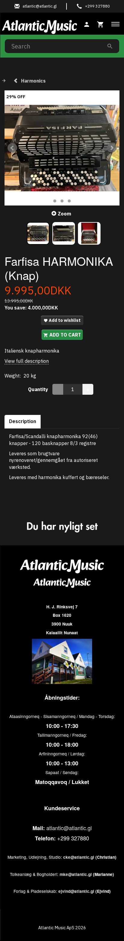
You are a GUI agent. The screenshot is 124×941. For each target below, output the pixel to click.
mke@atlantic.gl (76, 874)
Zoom (64, 214)
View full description (27, 361)
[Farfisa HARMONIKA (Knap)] (62, 147)
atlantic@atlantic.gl (69, 828)
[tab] (100, 23)
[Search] (110, 46)
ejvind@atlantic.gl (76, 891)
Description (22, 421)
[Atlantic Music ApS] (39, 26)
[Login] (86, 23)
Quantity (38, 389)
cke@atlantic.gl (78, 857)
